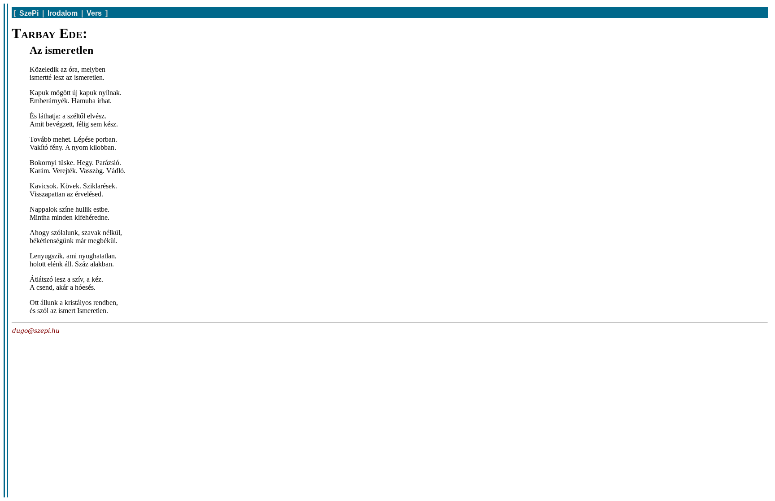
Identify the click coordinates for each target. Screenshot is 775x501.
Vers (94, 13)
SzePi (29, 13)
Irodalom (63, 13)
